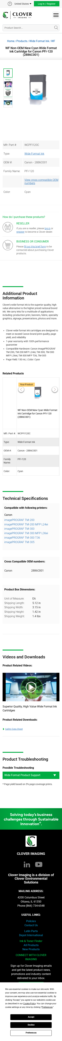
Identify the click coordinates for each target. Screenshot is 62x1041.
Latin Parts (31, 931)
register (20, 231)
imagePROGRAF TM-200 (19, 520)
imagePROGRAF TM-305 (19, 542)
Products (21, 41)
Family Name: (11, 171)
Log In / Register (46, 3)
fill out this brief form (35, 246)
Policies (31, 921)
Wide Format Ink (39, 41)
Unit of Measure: (14, 598)
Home (10, 41)
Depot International (31, 935)
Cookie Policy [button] (29, 1003)
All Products (31, 945)
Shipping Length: (14, 603)
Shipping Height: (14, 611)
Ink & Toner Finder (31, 941)
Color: (6, 192)
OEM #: (7, 162)
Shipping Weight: (14, 616)
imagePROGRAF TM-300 (19, 528)
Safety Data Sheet (14, 729)
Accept (31, 1017)
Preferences (31, 1033)
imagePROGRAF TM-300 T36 (22, 537)
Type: (6, 153)
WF (53, 41)
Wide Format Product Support (22, 775)
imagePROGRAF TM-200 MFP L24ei (26, 524)
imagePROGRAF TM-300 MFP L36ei (26, 533)
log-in (47, 228)
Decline (31, 1025)
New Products (31, 949)
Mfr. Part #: (10, 145)
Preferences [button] (47, 1007)
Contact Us (31, 925)
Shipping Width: (13, 607)
